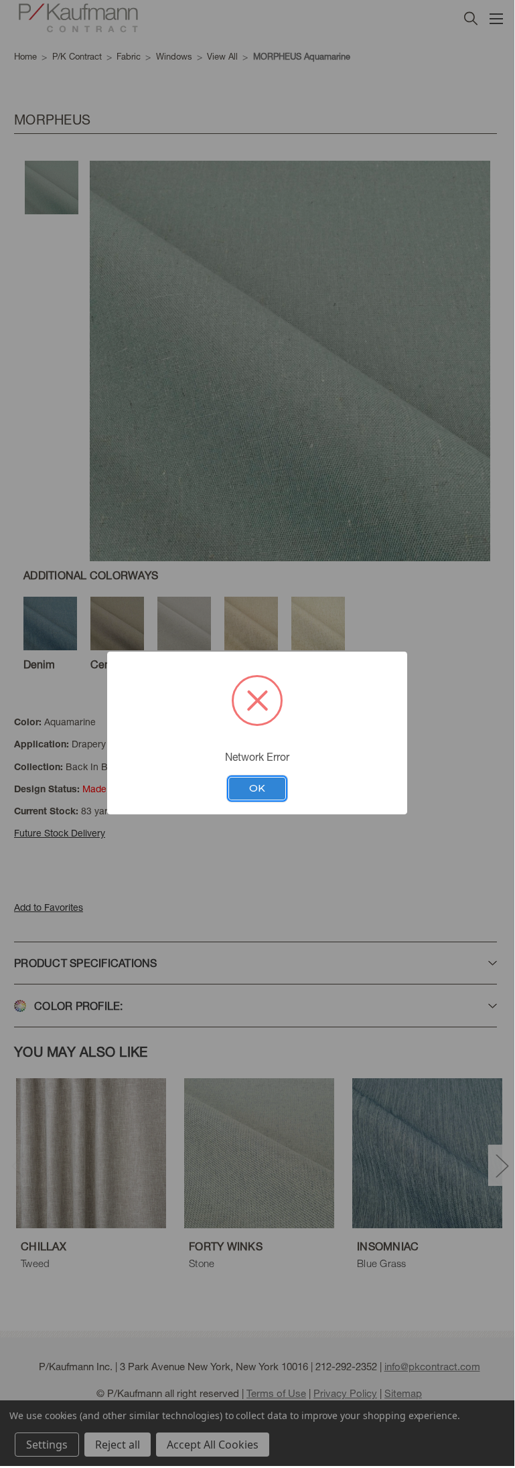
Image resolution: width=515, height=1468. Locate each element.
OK (257, 788)
